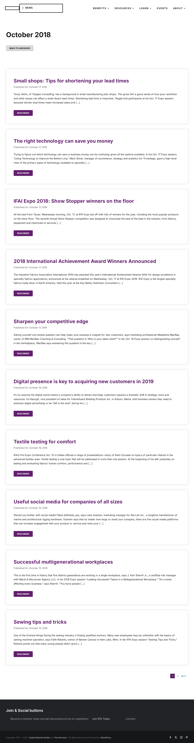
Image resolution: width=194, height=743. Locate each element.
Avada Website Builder (39, 737)
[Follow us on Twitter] (141, 718)
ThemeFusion (60, 737)
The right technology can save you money (63, 141)
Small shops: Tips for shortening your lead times (71, 81)
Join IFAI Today (101, 718)
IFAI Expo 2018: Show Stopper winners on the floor (74, 201)
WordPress (106, 737)
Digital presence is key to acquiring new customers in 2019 (84, 381)
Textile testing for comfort (45, 442)
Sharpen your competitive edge (51, 321)
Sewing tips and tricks (40, 622)
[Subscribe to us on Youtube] (144, 718)
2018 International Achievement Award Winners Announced (85, 261)
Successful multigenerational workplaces (63, 562)
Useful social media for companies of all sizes (68, 502)
